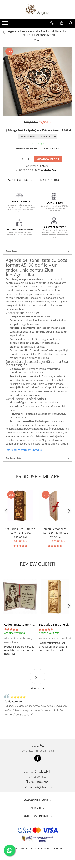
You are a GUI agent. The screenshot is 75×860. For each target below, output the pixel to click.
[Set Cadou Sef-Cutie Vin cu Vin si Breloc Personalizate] (20, 505)
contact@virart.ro (40, 787)
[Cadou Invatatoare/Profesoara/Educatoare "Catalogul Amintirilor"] (20, 597)
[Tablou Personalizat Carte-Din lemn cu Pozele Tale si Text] (54, 505)
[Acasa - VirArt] (37, 9)
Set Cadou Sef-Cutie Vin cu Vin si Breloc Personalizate (20, 530)
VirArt (37, 40)
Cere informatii (51, 179)
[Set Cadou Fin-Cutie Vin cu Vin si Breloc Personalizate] (55, 597)
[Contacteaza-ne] (52, 23)
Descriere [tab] (11, 251)
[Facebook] (37, 758)
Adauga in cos (48, 159)
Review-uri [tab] (13, 458)
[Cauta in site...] (70, 23)
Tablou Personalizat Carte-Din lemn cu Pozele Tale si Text (55, 530)
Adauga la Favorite (22, 179)
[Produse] (5, 24)
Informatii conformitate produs (24, 450)
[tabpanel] (37, 81)
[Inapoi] (3, 32)
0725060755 (40, 782)
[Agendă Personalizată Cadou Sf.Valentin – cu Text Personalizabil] (37, 81)
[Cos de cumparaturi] (62, 23)
